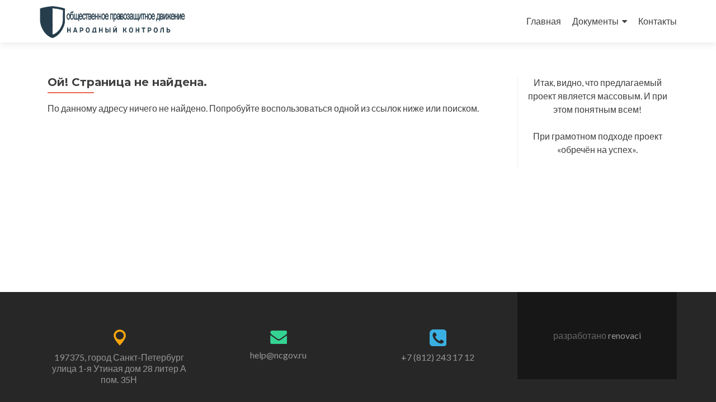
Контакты (657, 21)
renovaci (624, 335)
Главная (543, 21)
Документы (595, 21)
